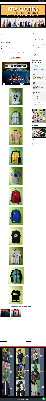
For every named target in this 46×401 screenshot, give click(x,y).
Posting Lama (28, 341)
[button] (43, 398)
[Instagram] (42, 1)
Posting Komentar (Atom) (8, 344)
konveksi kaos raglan (24, 50)
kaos (12, 50)
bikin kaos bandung (9, 50)
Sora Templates (26, 399)
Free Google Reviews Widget (39, 104)
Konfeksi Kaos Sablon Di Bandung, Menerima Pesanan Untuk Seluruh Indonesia (5, 319)
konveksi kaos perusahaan (17, 50)
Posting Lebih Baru (4, 341)
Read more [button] (35, 88)
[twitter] (40, 1)
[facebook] (39, 1)
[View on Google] (34, 74)
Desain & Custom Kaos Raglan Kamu (15, 318)
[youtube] (43, 1)
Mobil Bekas (22, 399)
